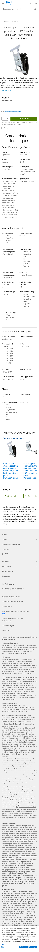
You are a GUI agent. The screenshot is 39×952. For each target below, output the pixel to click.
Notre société (6, 566)
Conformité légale (8, 626)
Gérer (2, 947)
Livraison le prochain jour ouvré (25, 840)
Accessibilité (6, 630)
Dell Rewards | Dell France (23, 673)
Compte (4, 535)
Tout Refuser (23, 947)
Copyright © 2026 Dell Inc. (11, 597)
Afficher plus (6, 91)
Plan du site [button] (6, 549)
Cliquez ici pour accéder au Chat (26, 807)
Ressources (6, 576)
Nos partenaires (7, 571)
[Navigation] (2, 3)
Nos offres (5, 562)
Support (4, 540)
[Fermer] (37, 927)
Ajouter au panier (24, 118)
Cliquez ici (19, 880)
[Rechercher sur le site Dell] (35, 9)
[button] (31, 3)
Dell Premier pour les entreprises (13, 589)
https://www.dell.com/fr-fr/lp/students (14, 653)
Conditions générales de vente (12, 602)
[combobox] (19, 9)
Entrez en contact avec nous (11, 544)
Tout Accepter (32, 947)
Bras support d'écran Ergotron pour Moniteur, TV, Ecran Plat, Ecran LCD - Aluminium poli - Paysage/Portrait (11, 470)
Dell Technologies (8, 584)
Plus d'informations (21, 711)
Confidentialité (7, 606)
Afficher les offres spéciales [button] (12, 111)
